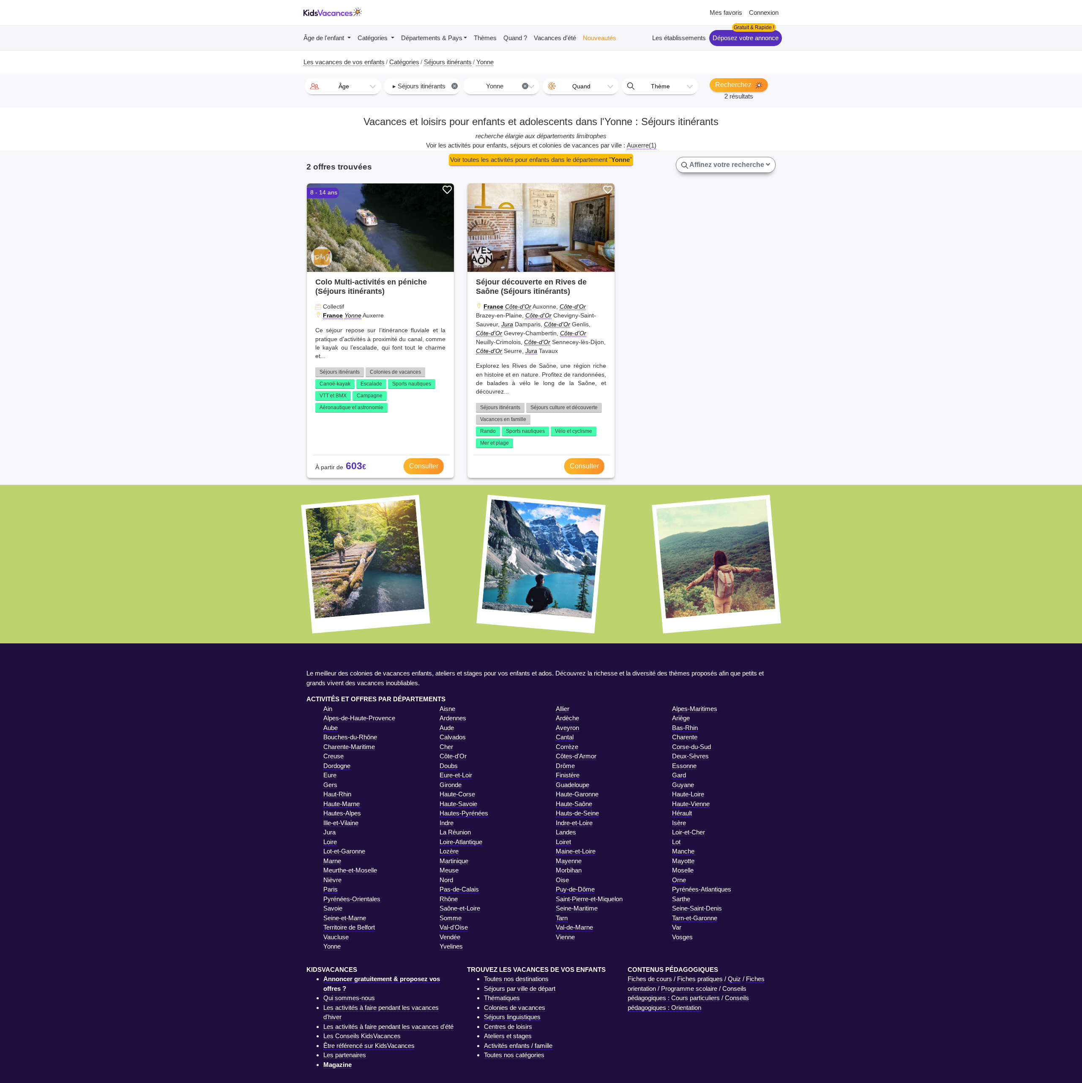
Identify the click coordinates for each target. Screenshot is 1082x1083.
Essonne (684, 765)
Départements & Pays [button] (431, 37)
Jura (507, 324)
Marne (332, 860)
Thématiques (502, 997)
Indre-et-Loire (574, 822)
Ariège (681, 718)
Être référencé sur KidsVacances (369, 1045)
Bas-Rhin (685, 727)
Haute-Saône (574, 803)
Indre (447, 822)
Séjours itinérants (340, 372)
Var (676, 927)
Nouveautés (599, 37)
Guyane (683, 784)
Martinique (454, 860)
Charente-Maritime (349, 746)
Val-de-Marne (574, 927)
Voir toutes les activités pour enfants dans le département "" (541, 159)
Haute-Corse (457, 794)
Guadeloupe (572, 784)
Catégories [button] (373, 37)
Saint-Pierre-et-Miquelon (589, 898)
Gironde (451, 784)
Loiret (563, 841)
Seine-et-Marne (344, 918)
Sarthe (681, 898)
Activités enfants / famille (518, 1045)
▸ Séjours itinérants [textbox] (424, 86)
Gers (330, 784)
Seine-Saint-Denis (697, 908)
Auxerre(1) (641, 145)
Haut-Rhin (337, 794)
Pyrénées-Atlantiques (701, 889)
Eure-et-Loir (456, 775)
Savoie (332, 908)
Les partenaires (344, 1054)
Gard (679, 775)
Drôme (565, 765)
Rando (488, 431)
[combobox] (343, 86)
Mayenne (569, 860)
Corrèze (567, 746)
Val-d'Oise (454, 927)
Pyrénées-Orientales (351, 898)
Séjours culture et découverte (564, 407)
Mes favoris (726, 12)
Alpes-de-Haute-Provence (359, 718)
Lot (676, 841)
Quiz (734, 978)
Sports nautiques (411, 384)
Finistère (567, 775)
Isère (679, 822)
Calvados (453, 737)
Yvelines (451, 946)
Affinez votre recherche (727, 164)
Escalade (371, 384)
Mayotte (683, 860)
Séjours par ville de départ (519, 988)
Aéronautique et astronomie (351, 407)
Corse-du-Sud (691, 746)
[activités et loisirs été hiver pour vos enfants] (332, 13)
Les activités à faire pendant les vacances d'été (388, 1026)
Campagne (370, 396)
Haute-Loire (688, 794)
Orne (679, 879)
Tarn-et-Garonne (694, 918)
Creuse (333, 756)
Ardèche (567, 718)
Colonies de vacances (395, 372)
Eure (329, 775)
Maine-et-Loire (576, 851)
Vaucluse (336, 937)
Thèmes (485, 37)
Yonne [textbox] (506, 86)
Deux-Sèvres (690, 756)
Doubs (449, 765)
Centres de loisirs (508, 1026)
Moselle (683, 870)
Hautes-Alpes (342, 813)
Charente (684, 737)
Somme (451, 918)
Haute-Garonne (577, 794)
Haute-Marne (341, 803)
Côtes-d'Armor (576, 756)
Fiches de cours (650, 978)
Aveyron (567, 727)
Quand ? (515, 37)
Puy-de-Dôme (575, 889)
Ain (327, 708)
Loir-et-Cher (688, 832)
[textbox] (343, 86)
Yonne (352, 315)
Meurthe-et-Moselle (350, 870)
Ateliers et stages (508, 1035)
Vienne (565, 937)
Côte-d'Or (518, 306)
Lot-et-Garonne (344, 851)
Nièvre (332, 879)
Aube (330, 727)
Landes (566, 832)
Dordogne (336, 765)
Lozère (449, 851)
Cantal (565, 737)
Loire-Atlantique (461, 841)
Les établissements (679, 37)
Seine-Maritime (577, 908)
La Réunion (455, 832)
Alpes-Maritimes (694, 708)
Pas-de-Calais (459, 889)
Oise (562, 879)
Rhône (449, 898)
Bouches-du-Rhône (350, 737)
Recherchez (734, 84)
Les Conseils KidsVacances (362, 1035)
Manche (683, 851)
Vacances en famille (503, 419)
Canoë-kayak (335, 384)
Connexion (764, 12)
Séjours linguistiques (512, 1016)
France (333, 315)
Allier (562, 708)
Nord (446, 879)
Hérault (682, 813)
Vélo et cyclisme (573, 431)
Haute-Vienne (691, 803)
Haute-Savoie (458, 803)
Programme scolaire (689, 988)
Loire (330, 841)
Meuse (449, 870)
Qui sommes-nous (349, 997)
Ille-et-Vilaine (340, 822)
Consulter (423, 466)
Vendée (450, 937)
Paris (330, 889)
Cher (446, 746)
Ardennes (453, 718)
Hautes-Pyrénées (464, 813)
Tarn (562, 918)
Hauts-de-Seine (577, 813)
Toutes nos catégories (514, 1054)
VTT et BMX (333, 396)
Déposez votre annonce (746, 37)
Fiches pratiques (700, 978)
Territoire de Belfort (349, 927)
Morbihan (569, 870)
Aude (447, 727)
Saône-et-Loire (460, 908)
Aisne (447, 708)
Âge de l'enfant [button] (324, 37)
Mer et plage (494, 443)
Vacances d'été (555, 37)
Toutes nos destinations (516, 978)
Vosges (682, 937)
